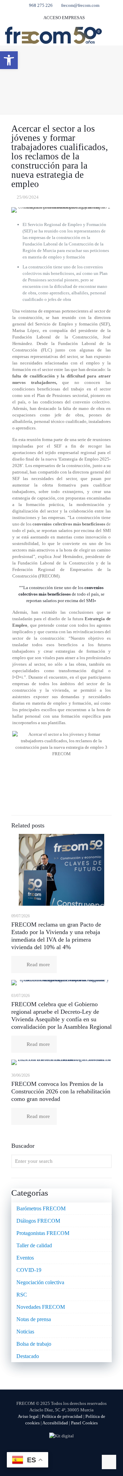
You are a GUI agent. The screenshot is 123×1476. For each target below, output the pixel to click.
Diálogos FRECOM (38, 1221)
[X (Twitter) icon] (54, 1452)
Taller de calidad (34, 1245)
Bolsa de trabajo (33, 1344)
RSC (21, 1295)
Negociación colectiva (40, 1282)
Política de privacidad (62, 1416)
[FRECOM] (50, 34)
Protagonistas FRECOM (42, 1233)
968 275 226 (41, 5)
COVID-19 (28, 1270)
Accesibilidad (55, 1422)
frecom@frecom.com (80, 5)
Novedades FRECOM (40, 1307)
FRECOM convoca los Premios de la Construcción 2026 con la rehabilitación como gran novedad (60, 1091)
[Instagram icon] (76, 1452)
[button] (9, 60)
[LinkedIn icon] (68, 1452)
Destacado (27, 1356)
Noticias (25, 1331)
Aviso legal (28, 1416)
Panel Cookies (84, 1422)
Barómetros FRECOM (41, 1208)
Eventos (25, 1258)
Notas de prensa (33, 1319)
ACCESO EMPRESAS (64, 17)
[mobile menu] (114, 35)
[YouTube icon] (61, 1452)
